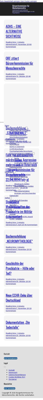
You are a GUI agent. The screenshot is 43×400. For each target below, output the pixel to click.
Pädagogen (14, 195)
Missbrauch (9, 172)
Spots (16, 158)
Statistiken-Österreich (18, 135)
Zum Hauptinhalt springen (10, 1)
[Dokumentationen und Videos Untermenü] (34, 153)
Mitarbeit (13, 203)
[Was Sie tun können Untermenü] (26, 181)
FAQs (12, 212)
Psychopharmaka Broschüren (21, 151)
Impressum (13, 372)
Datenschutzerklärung (17, 375)
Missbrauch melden (21, 184)
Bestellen (18, 165)
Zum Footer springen (28, 1)
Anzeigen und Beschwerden (25, 193)
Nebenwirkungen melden (24, 186)
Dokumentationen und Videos (21, 153)
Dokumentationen (21, 156)
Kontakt (13, 214)
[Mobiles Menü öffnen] (2, 122)
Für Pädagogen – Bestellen (20, 207)
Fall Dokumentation (22, 191)
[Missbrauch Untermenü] (15, 172)
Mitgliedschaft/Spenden (19, 200)
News (7, 125)
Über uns (8, 209)
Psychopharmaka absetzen (20, 174)
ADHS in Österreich (17, 146)
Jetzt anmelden (9, 388)
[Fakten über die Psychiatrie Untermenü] (26, 128)
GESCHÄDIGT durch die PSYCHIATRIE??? (19, 178)
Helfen (7, 198)
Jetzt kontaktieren (10, 358)
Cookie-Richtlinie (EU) (17, 377)
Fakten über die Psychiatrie (20, 130)
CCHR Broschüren (16, 149)
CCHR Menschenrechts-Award (26, 163)
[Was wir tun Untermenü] (20, 188)
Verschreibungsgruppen (19, 137)
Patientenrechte (16, 167)
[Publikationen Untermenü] (16, 139)
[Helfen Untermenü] (11, 198)
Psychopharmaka (16, 132)
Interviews (18, 160)
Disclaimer (13, 379)
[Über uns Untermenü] (13, 209)
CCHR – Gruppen (16, 219)
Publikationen (10, 139)
